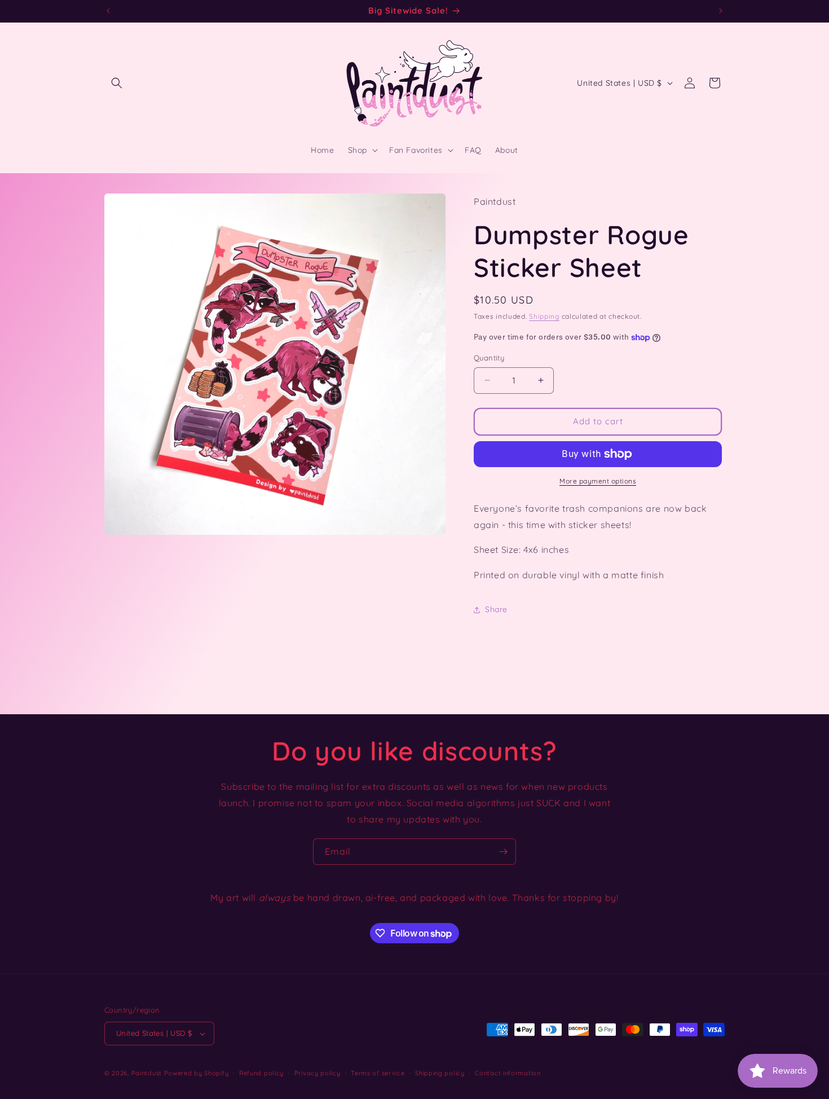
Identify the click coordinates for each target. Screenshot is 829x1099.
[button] (116, 83)
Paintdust (146, 1073)
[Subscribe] (503, 851)
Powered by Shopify (196, 1073)
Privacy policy (317, 1073)
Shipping (544, 316)
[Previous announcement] (108, 10)
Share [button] (496, 609)
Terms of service (377, 1073)
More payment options (597, 481)
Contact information (507, 1073)
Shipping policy (440, 1073)
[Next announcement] (720, 10)
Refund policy (261, 1073)
